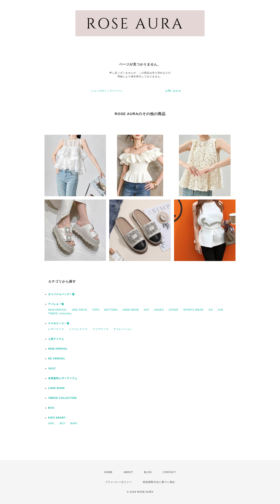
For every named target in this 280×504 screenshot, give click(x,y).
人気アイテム (56, 339)
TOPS (95, 309)
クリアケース (101, 329)
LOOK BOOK (56, 388)
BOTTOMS (111, 309)
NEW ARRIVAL (57, 309)
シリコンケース (78, 329)
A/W (220, 309)
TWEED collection (60, 313)
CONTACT (169, 472)
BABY (74, 423)
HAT (146, 309)
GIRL (51, 423)
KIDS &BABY (57, 417)
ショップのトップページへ (107, 90)
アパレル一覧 (56, 304)
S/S (210, 309)
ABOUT (128, 472)
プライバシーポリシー (118, 482)
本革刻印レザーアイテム (62, 378)
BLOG (148, 472)
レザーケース (56, 329)
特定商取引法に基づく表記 (159, 482)
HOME (108, 472)
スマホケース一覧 (58, 323)
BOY (62, 423)
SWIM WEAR (131, 309)
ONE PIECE (79, 309)
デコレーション (123, 329)
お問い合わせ (173, 90)
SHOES (159, 309)
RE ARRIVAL (56, 358)
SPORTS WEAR (193, 309)
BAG (51, 407)
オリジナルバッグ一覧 (61, 294)
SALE (52, 368)
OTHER (173, 309)
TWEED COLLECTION (62, 398)
